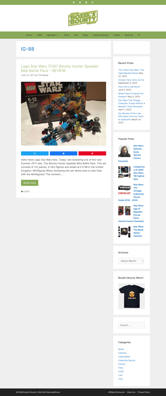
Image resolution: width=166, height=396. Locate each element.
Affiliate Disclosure (116, 392)
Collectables (124, 356)
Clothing (122, 353)
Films (66, 35)
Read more (29, 182)
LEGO (39, 35)
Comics (29, 35)
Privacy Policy (144, 392)
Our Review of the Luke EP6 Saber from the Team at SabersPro (131, 116)
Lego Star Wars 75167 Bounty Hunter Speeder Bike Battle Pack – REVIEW (60, 68)
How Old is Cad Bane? (129, 87)
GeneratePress (53, 392)
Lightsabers (52, 35)
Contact (116, 35)
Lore (120, 375)
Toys (76, 35)
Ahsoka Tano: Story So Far (131, 80)
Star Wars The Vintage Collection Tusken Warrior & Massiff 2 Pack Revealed (131, 103)
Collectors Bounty (100, 35)
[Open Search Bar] (139, 35)
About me (129, 35)
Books (85, 35)
